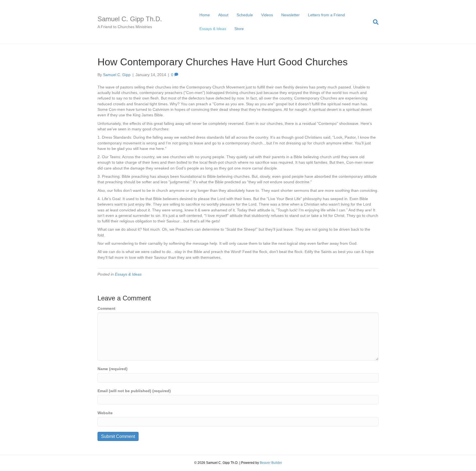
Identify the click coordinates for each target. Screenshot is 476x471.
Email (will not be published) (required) (134, 391)
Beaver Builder (271, 463)
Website (105, 413)
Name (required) (113, 369)
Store (239, 28)
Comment (106, 308)
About (223, 15)
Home (204, 15)
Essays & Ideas (212, 28)
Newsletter (290, 15)
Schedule (245, 15)
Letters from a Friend (326, 15)
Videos (267, 15)
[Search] (373, 22)
